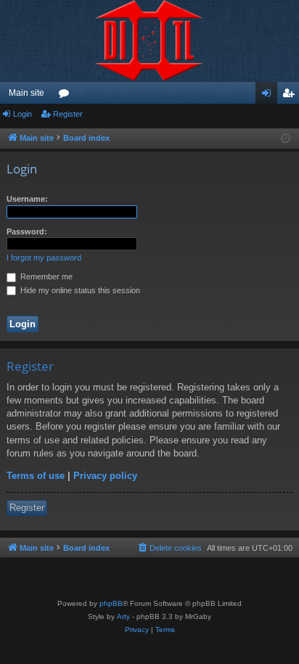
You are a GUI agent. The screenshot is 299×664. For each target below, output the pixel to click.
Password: (27, 231)
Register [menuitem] (291, 96)
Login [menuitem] (269, 96)
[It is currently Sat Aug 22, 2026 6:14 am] (285, 139)
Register (68, 114)
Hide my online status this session (79, 290)
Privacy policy (105, 475)
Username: (27, 198)
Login (22, 114)
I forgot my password (44, 257)
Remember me (45, 276)
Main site (26, 93)
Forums (67, 96)
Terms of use (36, 475)
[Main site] (149, 41)
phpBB (111, 603)
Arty (123, 616)
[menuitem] (169, 548)
